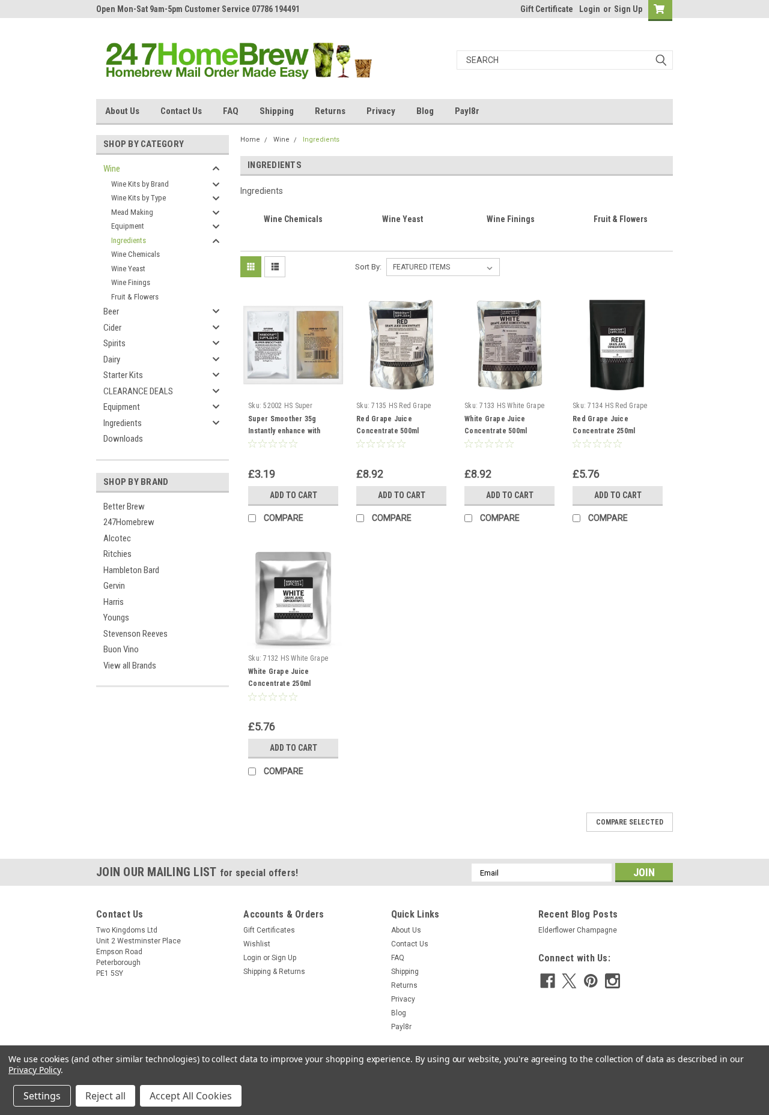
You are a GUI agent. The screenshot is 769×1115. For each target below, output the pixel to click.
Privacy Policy (34, 1069)
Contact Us (181, 111)
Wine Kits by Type (138, 197)
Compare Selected (629, 822)
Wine (111, 168)
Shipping (277, 111)
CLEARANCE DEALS (138, 391)
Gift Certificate (546, 9)
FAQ (231, 111)
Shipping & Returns (274, 971)
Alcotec (117, 538)
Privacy (380, 111)
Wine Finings (130, 282)
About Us (122, 111)
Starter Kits (123, 375)
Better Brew (124, 506)
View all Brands (129, 665)
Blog (425, 111)
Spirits (114, 343)
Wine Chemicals (135, 254)
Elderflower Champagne (577, 930)
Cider (112, 327)
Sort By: (368, 266)
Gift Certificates (269, 930)
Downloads (123, 438)
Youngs (116, 617)
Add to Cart (293, 495)
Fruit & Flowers (135, 296)
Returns (330, 111)
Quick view (293, 387)
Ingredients (128, 240)
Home (250, 139)
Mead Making (132, 212)
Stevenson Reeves (135, 633)
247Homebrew (128, 522)
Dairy (111, 359)
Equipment (127, 225)
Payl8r (467, 111)
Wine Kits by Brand (140, 183)
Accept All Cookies (191, 1095)
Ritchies (117, 553)
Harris (113, 602)
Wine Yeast (128, 268)
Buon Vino (121, 649)
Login (589, 9)
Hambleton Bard (131, 570)
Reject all (105, 1095)
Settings (42, 1095)
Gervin (114, 585)
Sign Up (628, 9)
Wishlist (256, 944)
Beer (111, 311)
